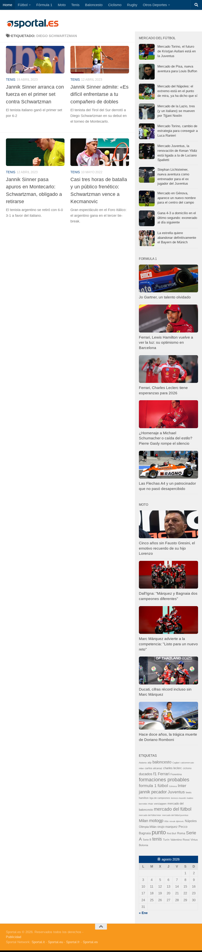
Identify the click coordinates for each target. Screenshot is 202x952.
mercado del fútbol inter (150, 815)
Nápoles (191, 821)
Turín (166, 839)
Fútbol (23, 5)
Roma (181, 833)
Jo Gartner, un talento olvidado (165, 297)
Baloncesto (94, 5)
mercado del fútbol (172, 809)
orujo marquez (167, 826)
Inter (182, 785)
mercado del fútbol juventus (175, 815)
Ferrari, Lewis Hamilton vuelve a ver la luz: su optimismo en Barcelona (166, 342)
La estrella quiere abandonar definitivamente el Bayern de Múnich (176, 237)
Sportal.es (90, 942)
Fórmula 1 (44, 5)
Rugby (132, 5)
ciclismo (187, 768)
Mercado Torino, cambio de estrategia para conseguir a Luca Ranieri (177, 130)
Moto (62, 5)
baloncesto (161, 762)
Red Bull (171, 833)
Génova (173, 786)
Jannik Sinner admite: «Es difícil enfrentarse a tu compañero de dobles (99, 94)
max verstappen (157, 803)
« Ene (143, 913)
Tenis (75, 5)
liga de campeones (160, 798)
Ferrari (163, 774)
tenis (157, 839)
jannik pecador (153, 791)
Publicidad (13, 937)
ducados (145, 774)
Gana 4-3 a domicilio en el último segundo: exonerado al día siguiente (177, 217)
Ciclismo (115, 5)
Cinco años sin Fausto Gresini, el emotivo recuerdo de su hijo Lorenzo (167, 548)
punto (159, 832)
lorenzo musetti (178, 798)
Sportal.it (38, 942)
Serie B (147, 839)
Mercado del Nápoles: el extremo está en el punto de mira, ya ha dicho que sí (177, 90)
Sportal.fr (73, 942)
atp (150, 762)
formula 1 (148, 785)
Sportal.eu (55, 942)
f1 (155, 773)
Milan (143, 821)
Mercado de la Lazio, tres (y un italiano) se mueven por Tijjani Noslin (176, 110)
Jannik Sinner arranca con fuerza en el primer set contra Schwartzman (35, 94)
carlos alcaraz (153, 768)
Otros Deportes (155, 5)
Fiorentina (176, 774)
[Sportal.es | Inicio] (32, 24)
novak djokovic (176, 821)
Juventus (176, 792)
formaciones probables (164, 779)
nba (166, 821)
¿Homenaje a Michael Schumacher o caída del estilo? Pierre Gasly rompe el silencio (165, 438)
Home (7, 5)
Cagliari (176, 762)
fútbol (163, 785)
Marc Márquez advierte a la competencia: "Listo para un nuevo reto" (168, 644)
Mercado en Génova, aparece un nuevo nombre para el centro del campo (176, 197)
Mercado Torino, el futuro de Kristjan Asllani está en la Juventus (176, 51)
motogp (156, 820)
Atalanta (143, 762)
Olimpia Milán (147, 826)
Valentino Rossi (180, 839)
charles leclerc (172, 768)
